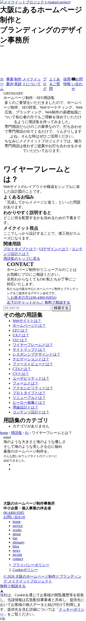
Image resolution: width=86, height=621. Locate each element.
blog (16, 546)
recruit (17, 555)
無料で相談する (13, 586)
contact (18, 559)
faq (15, 538)
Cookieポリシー (25, 570)
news (16, 550)
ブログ (45, 84)
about (17, 534)
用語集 (16, 433)
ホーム (2, 84)
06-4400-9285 (13, 513)
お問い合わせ (77, 84)
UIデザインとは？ (54, 249)
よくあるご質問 (54, 84)
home (4, 433)
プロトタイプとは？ (19, 249)
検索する (61, 308)
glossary (19, 542)
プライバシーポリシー (31, 565)
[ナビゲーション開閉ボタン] (2, 46)
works (17, 530)
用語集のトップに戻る (21, 259)
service (18, 526)
